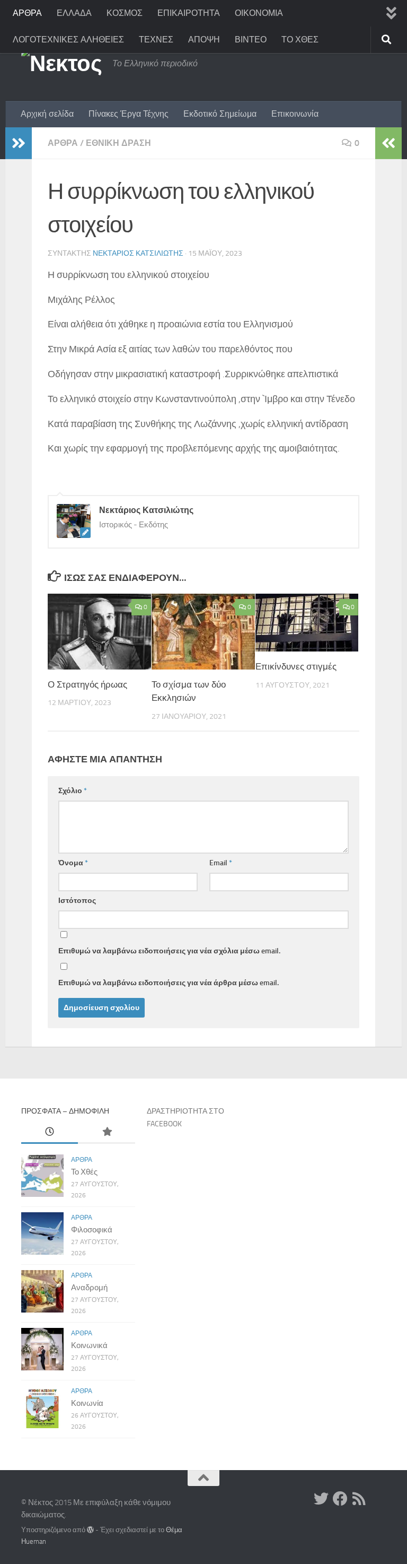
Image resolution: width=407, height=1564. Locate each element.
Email (220, 862)
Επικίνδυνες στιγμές (296, 666)
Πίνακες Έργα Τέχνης (129, 114)
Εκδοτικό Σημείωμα (219, 114)
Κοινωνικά (89, 1345)
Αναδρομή (89, 1287)
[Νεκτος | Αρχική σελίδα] (61, 64)
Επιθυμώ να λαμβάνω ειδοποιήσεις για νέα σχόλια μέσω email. (169, 950)
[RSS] (359, 1498)
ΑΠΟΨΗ (204, 39)
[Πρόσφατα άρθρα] (49, 1132)
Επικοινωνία (294, 114)
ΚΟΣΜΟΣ (125, 13)
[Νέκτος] (340, 1498)
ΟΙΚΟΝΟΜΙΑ (259, 13)
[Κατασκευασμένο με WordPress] (90, 1529)
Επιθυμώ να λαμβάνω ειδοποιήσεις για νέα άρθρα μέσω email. (168, 982)
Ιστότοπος (77, 900)
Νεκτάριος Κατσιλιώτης (138, 253)
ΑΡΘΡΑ (27, 13)
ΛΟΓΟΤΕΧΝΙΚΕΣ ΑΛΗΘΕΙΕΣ (68, 39)
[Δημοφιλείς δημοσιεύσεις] (106, 1132)
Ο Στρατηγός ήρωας (87, 684)
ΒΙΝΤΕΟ (251, 39)
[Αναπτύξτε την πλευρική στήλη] (18, 143)
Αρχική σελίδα (47, 114)
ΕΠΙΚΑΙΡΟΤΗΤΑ (188, 13)
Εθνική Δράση (118, 143)
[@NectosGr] (321, 1498)
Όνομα (73, 862)
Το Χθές (84, 1172)
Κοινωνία (87, 1403)
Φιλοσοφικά (91, 1230)
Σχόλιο (72, 790)
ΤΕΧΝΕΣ (156, 39)
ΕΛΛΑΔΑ (74, 13)
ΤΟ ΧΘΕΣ (299, 39)
